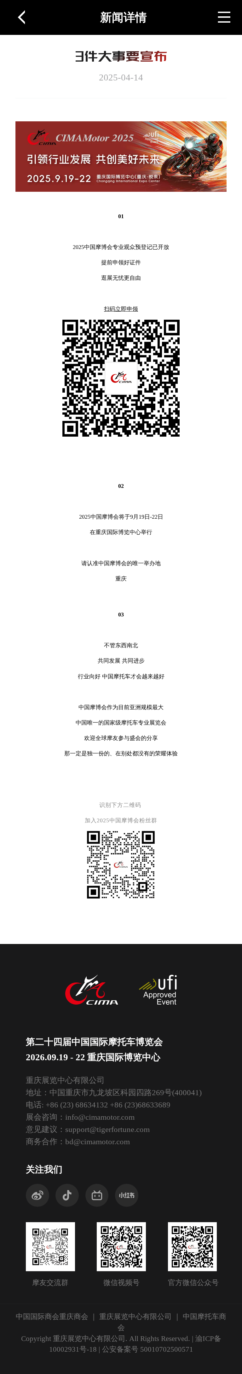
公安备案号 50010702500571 (147, 1349)
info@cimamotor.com (100, 1117)
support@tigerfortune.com (107, 1129)
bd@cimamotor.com (97, 1141)
